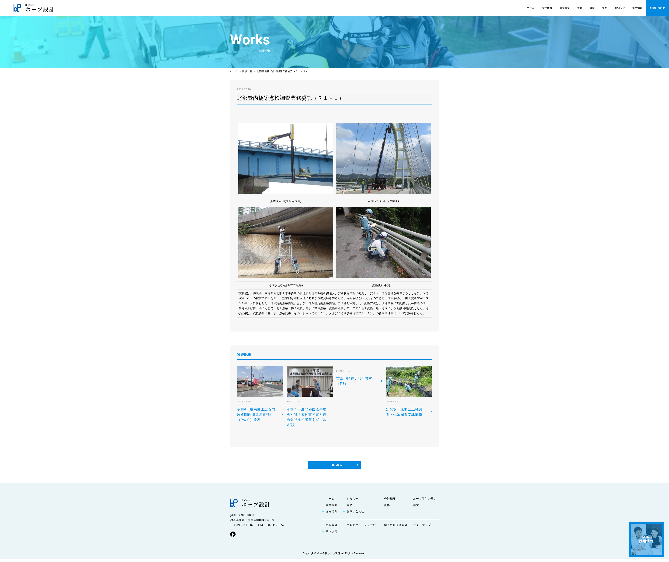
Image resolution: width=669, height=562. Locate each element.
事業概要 (565, 7)
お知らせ (620, 7)
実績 (579, 7)
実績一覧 (247, 71)
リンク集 (331, 531)
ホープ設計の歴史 (425, 498)
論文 (604, 7)
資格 (592, 7)
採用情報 (637, 7)
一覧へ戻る (335, 465)
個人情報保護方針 (395, 524)
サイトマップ (422, 524)
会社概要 (390, 498)
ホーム (531, 7)
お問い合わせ (657, 7)
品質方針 (331, 524)
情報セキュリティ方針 (361, 524)
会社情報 (547, 7)
